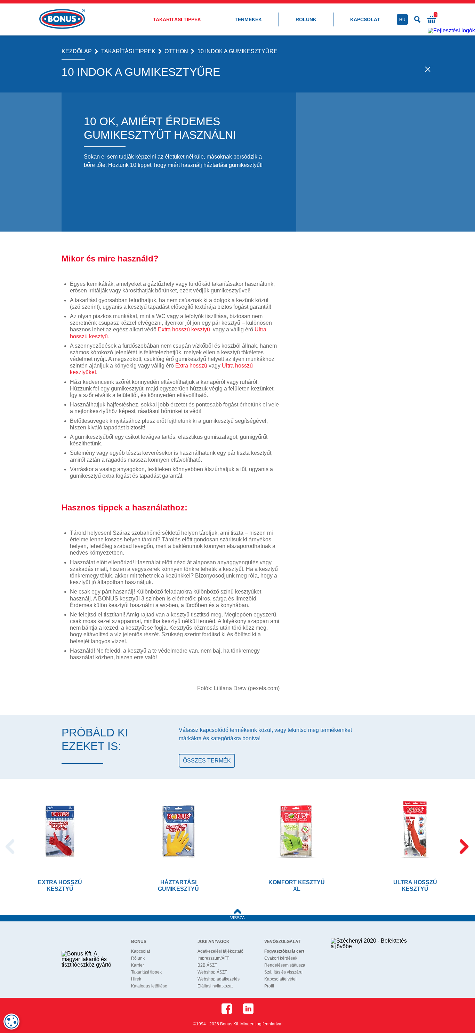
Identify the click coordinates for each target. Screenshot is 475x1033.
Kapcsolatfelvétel (280, 979)
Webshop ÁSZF (212, 972)
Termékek (248, 19)
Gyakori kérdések (280, 958)
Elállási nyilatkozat (215, 986)
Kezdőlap (77, 51)
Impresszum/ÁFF (213, 958)
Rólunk (306, 19)
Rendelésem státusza (284, 965)
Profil (269, 986)
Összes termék (207, 761)
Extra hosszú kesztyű (184, 329)
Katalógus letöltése (149, 986)
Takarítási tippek (177, 19)
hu (402, 19)
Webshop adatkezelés (219, 979)
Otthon (176, 51)
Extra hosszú (191, 366)
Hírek (136, 979)
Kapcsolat (365, 19)
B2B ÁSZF (207, 965)
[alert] (11, 1022)
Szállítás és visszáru (283, 972)
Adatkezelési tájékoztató (220, 951)
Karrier (137, 965)
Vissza (237, 917)
